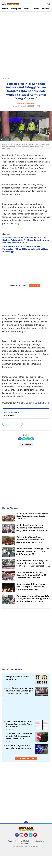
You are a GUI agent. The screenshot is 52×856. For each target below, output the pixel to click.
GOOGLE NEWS (42, 403)
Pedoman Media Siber (23, 841)
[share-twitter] (24, 438)
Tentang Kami (39, 841)
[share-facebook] (20, 438)
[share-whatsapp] (28, 438)
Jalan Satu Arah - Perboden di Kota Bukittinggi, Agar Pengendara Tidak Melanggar (19, 736)
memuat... (9, 415)
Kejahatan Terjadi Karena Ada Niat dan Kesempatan (18, 746)
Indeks (27, 8)
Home (5, 8)
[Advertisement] (26, 17)
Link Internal (26, 844)
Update (34, 285)
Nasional (17, 424)
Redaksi (11, 841)
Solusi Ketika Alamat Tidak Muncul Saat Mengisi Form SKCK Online (19, 724)
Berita (36, 8)
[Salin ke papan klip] (32, 438)
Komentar (27, 445)
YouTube (37, 838)
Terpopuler (16, 8)
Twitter (32, 838)
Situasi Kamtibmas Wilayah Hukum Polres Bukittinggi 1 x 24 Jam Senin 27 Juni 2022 (19, 691)
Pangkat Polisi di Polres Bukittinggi (17, 677)
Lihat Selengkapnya (25, 758)
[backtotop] (26, 823)
